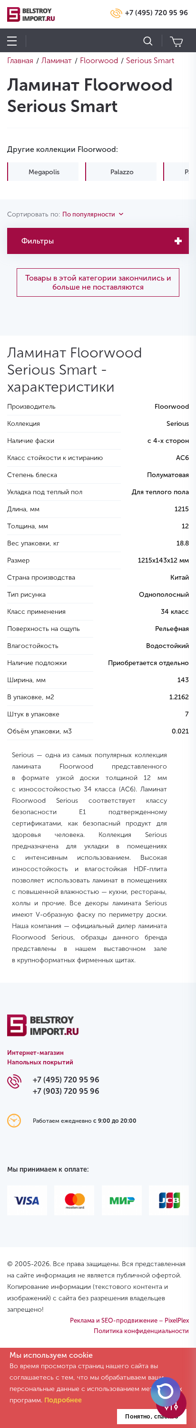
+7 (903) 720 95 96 (66, 1091)
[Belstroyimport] (42, 1030)
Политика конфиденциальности (141, 1330)
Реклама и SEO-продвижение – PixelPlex (129, 1320)
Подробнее (63, 1400)
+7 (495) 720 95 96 (156, 13)
